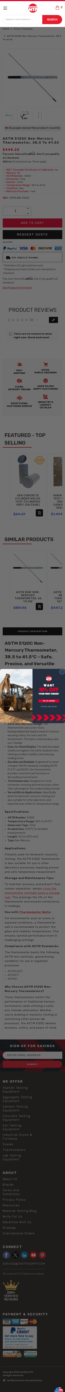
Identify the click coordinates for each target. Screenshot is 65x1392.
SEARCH (52, 19)
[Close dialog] (62, 672)
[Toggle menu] (7, 8)
